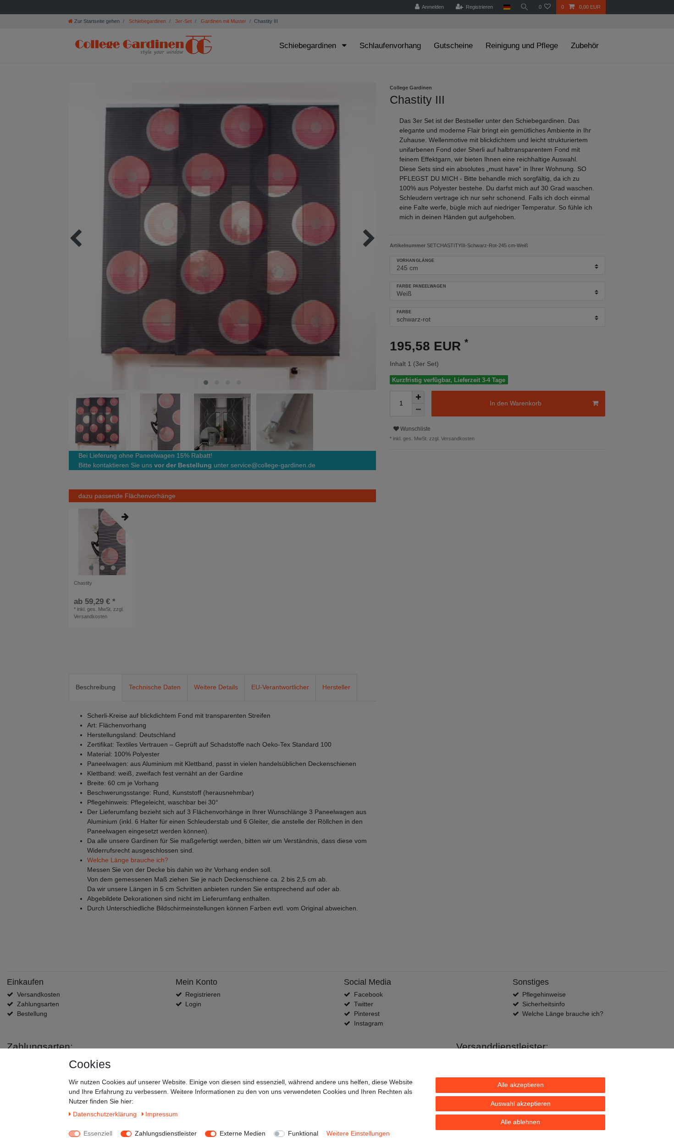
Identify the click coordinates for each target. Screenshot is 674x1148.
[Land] (506, 7)
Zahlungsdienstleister (166, 1133)
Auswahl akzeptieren (521, 1103)
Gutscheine (453, 45)
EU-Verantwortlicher (280, 687)
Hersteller (336, 687)
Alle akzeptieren (520, 1084)
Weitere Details (216, 687)
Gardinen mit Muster (222, 21)
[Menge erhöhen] (418, 397)
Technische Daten (155, 687)
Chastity (83, 583)
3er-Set (183, 21)
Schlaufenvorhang (390, 45)
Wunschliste (415, 429)
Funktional (303, 1133)
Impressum (161, 1114)
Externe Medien (242, 1133)
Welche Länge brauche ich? (127, 860)
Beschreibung (96, 687)
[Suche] (524, 7)
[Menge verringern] (418, 410)
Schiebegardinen (146, 21)
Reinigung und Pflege (522, 45)
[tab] (95, 687)
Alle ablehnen (520, 1122)
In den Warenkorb (515, 403)
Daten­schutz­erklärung (105, 1114)
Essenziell (97, 1133)
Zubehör (585, 45)
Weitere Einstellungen (358, 1133)
